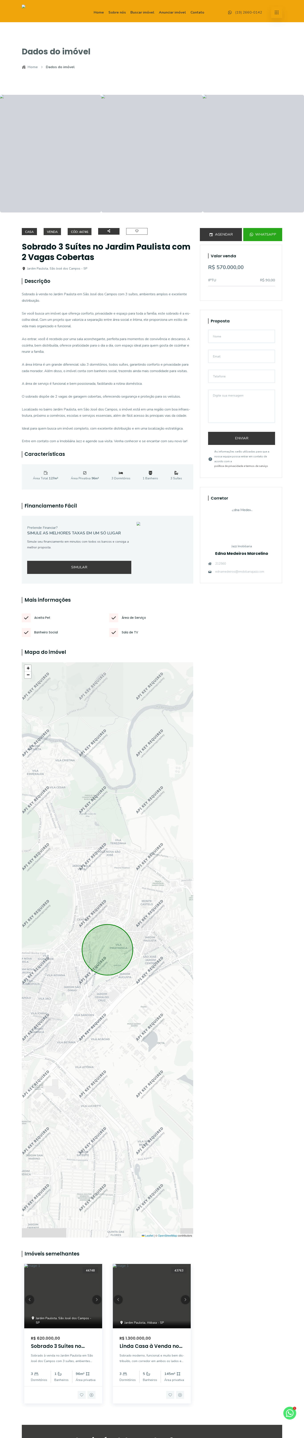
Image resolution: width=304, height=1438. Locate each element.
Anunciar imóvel (172, 12)
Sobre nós (117, 12)
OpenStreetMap (167, 1235)
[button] (27, 668)
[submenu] (276, 12)
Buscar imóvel (142, 12)
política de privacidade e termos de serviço (241, 466)
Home (99, 12)
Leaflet (148, 1235)
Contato (197, 12)
